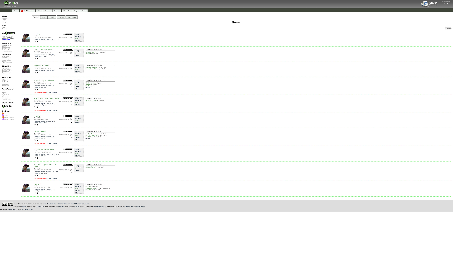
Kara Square (5, 97)
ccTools (61, 206)
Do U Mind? (90, 136)
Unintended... (5, 84)
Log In (446, 3)
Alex (3, 95)
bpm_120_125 (50, 39)
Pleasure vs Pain (91, 100)
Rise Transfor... (6, 72)
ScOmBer (102, 52)
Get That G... (5, 82)
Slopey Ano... (5, 79)
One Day (88, 186)
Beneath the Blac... (92, 67)
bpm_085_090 (50, 85)
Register (4, 28)
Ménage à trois (91, 167)
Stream (77, 34)
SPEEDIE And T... (7, 45)
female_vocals (39, 56)
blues (57, 154)
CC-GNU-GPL (40, 206)
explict (36, 105)
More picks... (6, 74)
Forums (4, 19)
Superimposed (6, 68)
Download (78, 36)
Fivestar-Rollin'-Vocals (44, 149)
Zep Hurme (97, 189)
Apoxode (4, 92)
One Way (38, 184)
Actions (77, 40)
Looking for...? (5, 22)
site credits (12, 209)
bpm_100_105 (50, 54)
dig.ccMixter (6, 39)
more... (88, 87)
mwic (3, 93)
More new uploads (7, 62)
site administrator (27, 209)
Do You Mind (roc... (92, 134)
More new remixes (7, 51)
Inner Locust (5, 56)
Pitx (94, 86)
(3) (77, 88)
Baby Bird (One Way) (93, 188)
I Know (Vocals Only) (43, 50)
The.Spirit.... (104, 134)
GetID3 (76, 206)
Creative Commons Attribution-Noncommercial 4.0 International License (66, 203)
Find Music (4, 18)
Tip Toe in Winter (91, 83)
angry (57, 171)
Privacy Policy (140, 206)
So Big (37, 34)
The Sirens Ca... (6, 50)
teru (100, 83)
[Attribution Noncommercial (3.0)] (68, 34)
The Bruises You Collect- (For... (48, 98)
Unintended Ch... (6, 47)
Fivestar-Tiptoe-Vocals (44, 81)
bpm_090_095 (50, 171)
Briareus (95, 84)
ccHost (24, 206)
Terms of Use (129, 206)
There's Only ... (6, 59)
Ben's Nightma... (6, 60)
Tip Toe (88, 84)
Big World (4, 80)
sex (45, 138)
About (3, 20)
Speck (3, 91)
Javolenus (4, 98)
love (45, 56)
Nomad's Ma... (6, 85)
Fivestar (38, 36)
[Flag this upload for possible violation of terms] (57, 39)
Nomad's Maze (6, 48)
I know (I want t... (91, 52)
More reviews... (7, 99)
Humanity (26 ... (6, 71)
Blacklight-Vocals (41, 65)
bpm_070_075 (50, 189)
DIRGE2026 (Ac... (7, 70)
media (43, 39)
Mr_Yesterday (5, 94)
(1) (77, 139)
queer (45, 173)
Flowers (4, 83)
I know (88, 53)
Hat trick (4, 46)
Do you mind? (40, 131)
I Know (37, 116)
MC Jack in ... (106, 188)
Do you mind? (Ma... (92, 135)
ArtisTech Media (99, 206)
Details (77, 38)
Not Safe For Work (51, 92)
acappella (37, 39)
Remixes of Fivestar (9, 117)
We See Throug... (6, 69)
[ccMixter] (11, 4)
